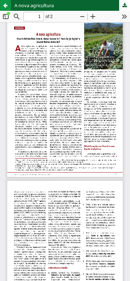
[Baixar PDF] (124, 5)
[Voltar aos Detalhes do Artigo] (5, 5)
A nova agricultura (34, 5)
